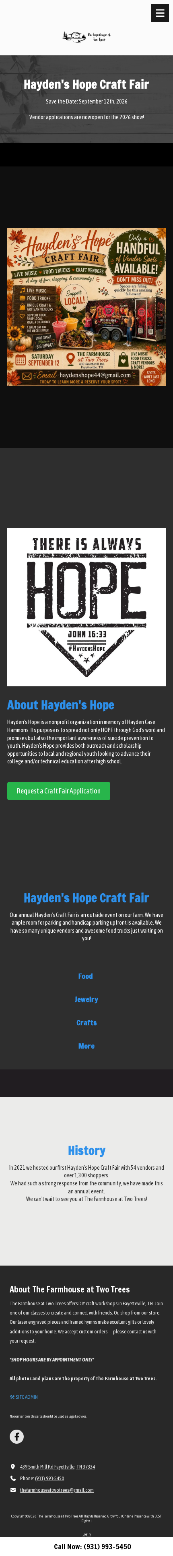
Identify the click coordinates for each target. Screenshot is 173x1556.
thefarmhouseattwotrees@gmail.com (57, 1490)
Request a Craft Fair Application (59, 791)
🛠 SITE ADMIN (24, 1397)
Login (86, 1534)
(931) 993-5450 (49, 1478)
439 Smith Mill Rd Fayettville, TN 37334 (57, 1467)
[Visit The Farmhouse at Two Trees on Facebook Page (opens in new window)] (17, 1437)
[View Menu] (160, 13)
